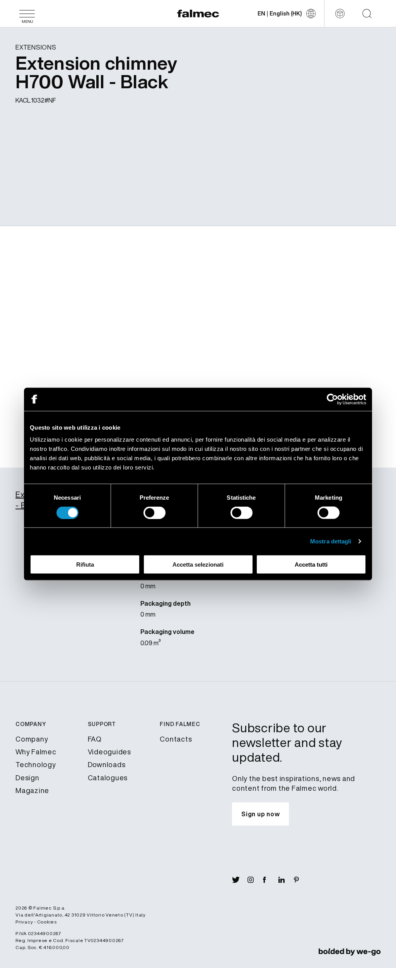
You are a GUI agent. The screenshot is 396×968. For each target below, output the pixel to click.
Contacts (176, 738)
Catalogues (108, 777)
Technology (35, 764)
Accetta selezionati (198, 564)
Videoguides (109, 751)
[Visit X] (240, 879)
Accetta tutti (311, 564)
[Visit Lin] (286, 879)
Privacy (24, 921)
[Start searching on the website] (367, 13)
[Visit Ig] (255, 879)
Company (31, 738)
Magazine (32, 790)
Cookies (47, 921)
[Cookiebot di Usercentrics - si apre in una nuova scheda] (332, 399)
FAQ (95, 738)
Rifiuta (85, 564)
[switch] (154, 512)
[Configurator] (339, 13)
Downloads (107, 764)
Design (27, 777)
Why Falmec (35, 751)
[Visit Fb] (270, 879)
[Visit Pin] (301, 879)
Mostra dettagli (331, 541)
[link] (350, 952)
